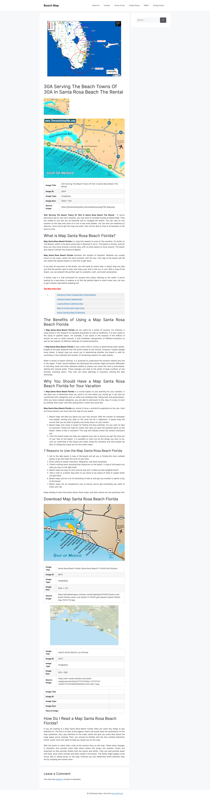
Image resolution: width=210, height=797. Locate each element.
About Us (95, 5)
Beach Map (51, 5)
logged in (59, 779)
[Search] (163, 20)
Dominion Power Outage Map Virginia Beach (76, 295)
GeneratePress (117, 793)
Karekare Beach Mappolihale (69, 299)
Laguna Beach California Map (70, 304)
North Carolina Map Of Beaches (71, 312)
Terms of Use (119, 5)
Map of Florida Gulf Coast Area (70, 308)
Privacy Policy (158, 5)
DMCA (146, 5)
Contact (107, 5)
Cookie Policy (134, 5)
